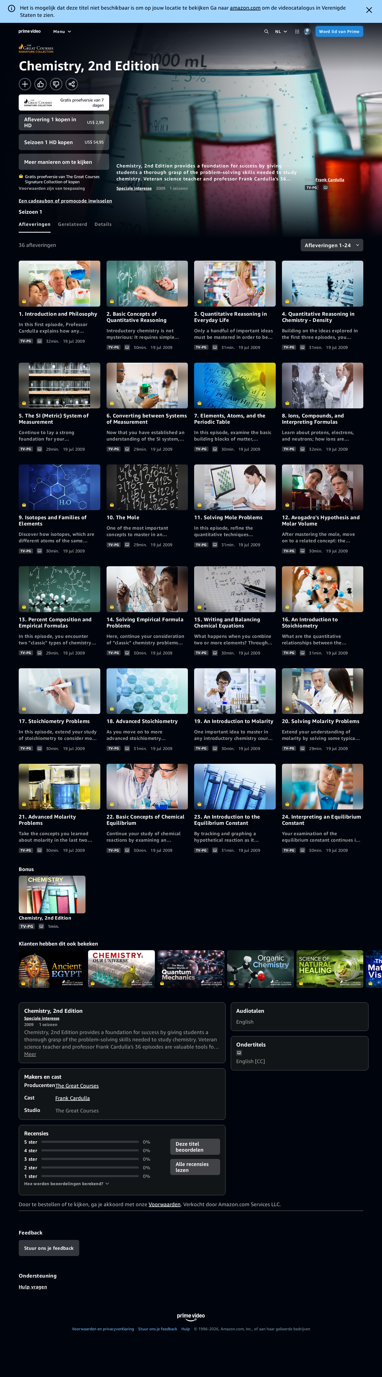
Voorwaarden (165, 1204)
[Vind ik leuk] (40, 84)
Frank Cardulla (329, 179)
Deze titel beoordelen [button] (189, 1147)
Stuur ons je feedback (157, 1328)
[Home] (30, 31)
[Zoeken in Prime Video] (266, 31)
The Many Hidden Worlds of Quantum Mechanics (190, 969)
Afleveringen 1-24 (328, 245)
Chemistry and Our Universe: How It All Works (121, 969)
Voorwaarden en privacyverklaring (103, 1328)
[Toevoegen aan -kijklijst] (25, 84)
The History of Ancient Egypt (52, 969)
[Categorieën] (297, 31)
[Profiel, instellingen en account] (307, 31)
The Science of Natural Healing (330, 969)
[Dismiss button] (369, 10)
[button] (66, 1184)
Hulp (185, 1328)
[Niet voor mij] (56, 84)
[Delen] (71, 84)
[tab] (35, 224)
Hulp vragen (33, 1287)
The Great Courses (77, 1086)
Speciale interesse (134, 188)
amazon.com (245, 8)
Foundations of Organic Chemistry (260, 969)
